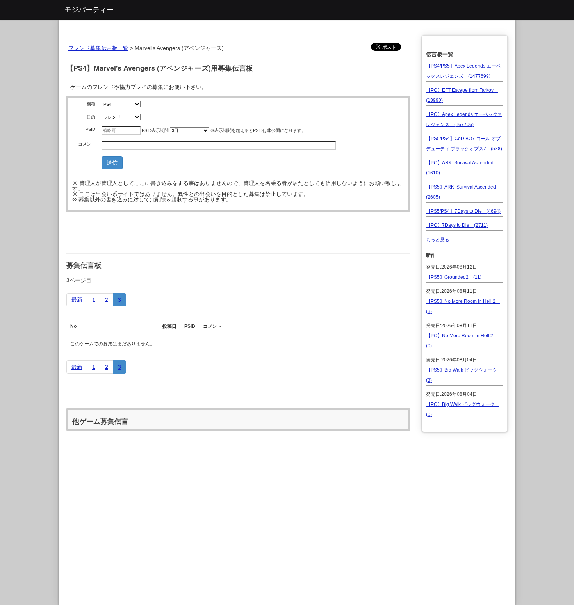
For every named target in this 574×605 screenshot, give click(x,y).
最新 (76, 300)
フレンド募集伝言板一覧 (98, 48)
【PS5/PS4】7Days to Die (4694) (463, 211)
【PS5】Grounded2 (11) (453, 277)
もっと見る (437, 239)
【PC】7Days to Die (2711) (457, 225)
